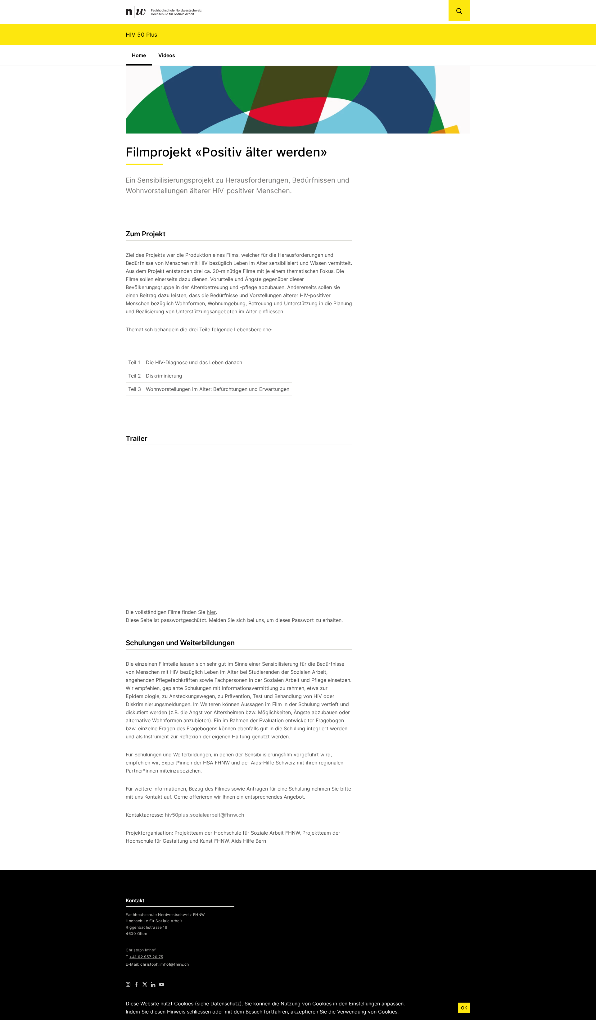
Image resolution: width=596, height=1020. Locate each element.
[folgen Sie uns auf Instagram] (128, 984)
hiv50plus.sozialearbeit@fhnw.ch (204, 815)
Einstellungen (364, 1003)
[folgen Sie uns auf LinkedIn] (153, 984)
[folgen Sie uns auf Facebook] (136, 984)
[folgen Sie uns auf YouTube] (161, 984)
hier (211, 612)
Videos (166, 55)
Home (142, 55)
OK (464, 1007)
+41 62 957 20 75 (146, 956)
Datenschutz (225, 1003)
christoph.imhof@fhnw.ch (164, 964)
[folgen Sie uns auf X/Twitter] (144, 984)
